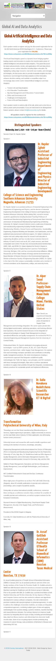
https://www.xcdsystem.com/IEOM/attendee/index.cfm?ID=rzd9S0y (28, 54)
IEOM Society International (15, 648)
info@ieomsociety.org (32, 110)
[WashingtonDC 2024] (28, 8)
